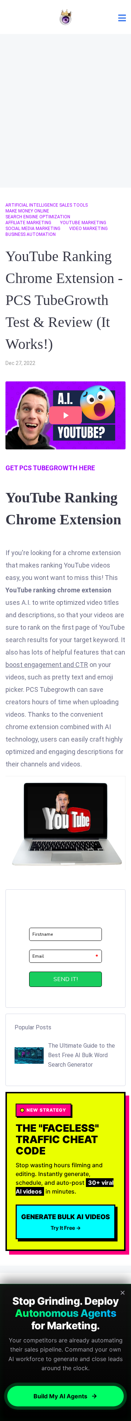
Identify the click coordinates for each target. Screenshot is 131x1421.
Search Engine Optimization (37, 216)
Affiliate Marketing (28, 222)
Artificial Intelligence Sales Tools (46, 205)
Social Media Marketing (32, 228)
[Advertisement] (65, 111)
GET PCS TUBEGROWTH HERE (50, 468)
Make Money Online (27, 211)
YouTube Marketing (83, 222)
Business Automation (30, 234)
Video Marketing (88, 228)
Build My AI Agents (60, 1396)
